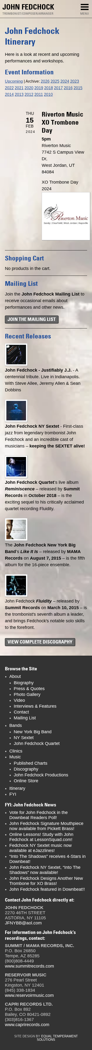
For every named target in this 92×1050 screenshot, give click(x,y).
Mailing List (25, 717)
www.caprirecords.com (27, 1024)
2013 (19, 94)
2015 (78, 88)
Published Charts (30, 763)
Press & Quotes (29, 688)
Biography (24, 682)
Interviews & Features (35, 706)
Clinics (15, 751)
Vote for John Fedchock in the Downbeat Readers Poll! (38, 815)
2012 (29, 94)
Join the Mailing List (32, 319)
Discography (26, 769)
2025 (55, 81)
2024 (64, 81)
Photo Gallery (27, 694)
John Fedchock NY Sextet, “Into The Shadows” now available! (44, 870)
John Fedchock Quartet (37, 743)
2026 (45, 81)
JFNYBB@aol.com (23, 923)
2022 (9, 88)
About (15, 676)
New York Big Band (33, 731)
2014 (9, 94)
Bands (15, 725)
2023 (74, 81)
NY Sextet (24, 737)
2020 (29, 88)
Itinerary (17, 788)
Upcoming (14, 81)
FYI (12, 794)
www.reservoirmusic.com (29, 995)
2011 (38, 94)
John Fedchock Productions (41, 775)
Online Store (26, 780)
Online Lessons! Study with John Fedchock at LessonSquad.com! (41, 837)
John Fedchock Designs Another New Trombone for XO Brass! (46, 881)
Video (19, 700)
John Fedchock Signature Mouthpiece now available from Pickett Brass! (46, 826)
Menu (84, 13)
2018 (48, 88)
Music (15, 756)
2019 (38, 88)
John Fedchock (28, 6)
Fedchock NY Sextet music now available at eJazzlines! (40, 848)
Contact (21, 712)
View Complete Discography (40, 642)
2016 (68, 88)
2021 (19, 88)
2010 (48, 94)
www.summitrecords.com (29, 966)
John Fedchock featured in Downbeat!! (47, 889)
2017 (58, 88)
